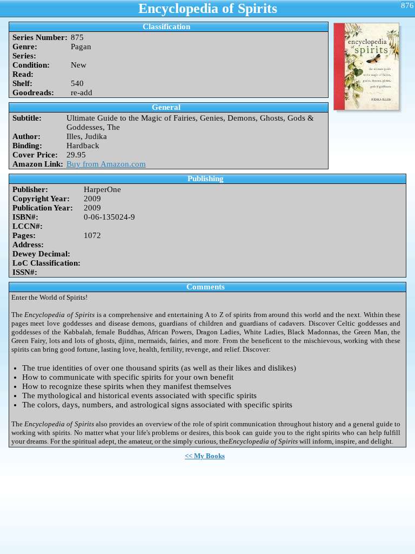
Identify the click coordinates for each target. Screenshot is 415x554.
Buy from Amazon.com (106, 164)
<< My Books (205, 456)
